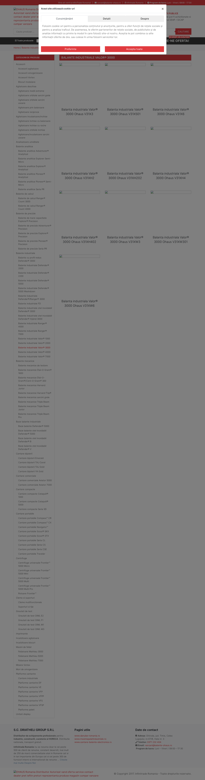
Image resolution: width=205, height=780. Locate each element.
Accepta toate (134, 49)
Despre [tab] (145, 18)
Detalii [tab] (107, 18)
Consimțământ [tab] (64, 18)
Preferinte (70, 49)
